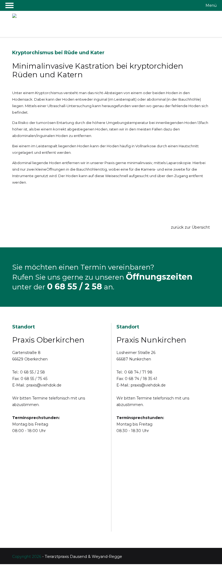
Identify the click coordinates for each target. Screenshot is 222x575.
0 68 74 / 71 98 (138, 372)
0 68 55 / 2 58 (74, 287)
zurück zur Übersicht (189, 227)
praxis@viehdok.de (44, 385)
